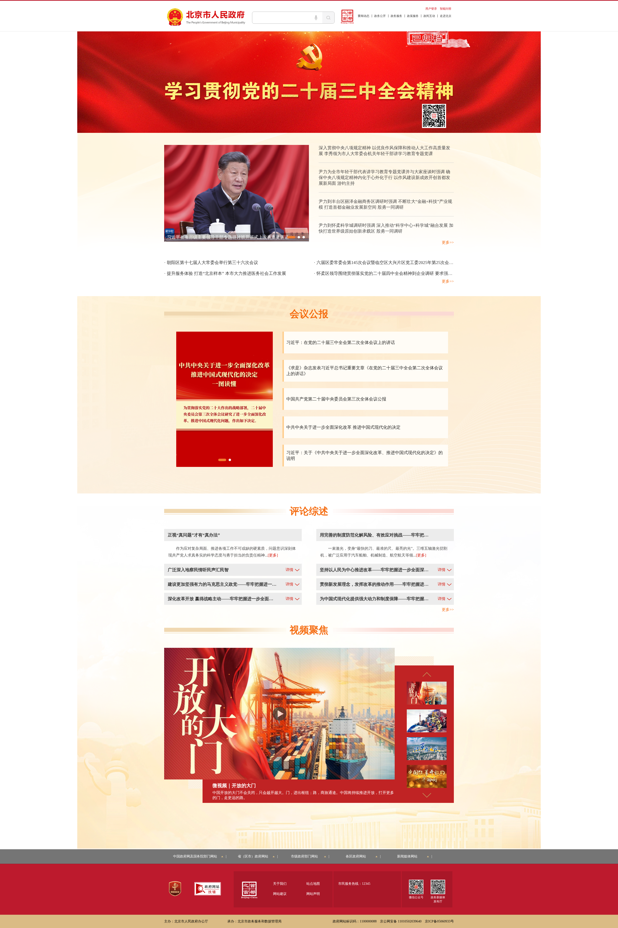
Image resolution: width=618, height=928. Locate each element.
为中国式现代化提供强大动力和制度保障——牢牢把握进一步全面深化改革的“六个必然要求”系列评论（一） (374, 598)
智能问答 (445, 8)
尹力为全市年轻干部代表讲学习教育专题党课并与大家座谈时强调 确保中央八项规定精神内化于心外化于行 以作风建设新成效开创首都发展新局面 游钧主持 (384, 177)
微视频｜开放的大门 (234, 785)
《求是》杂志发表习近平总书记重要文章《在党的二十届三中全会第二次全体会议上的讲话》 (364, 370)
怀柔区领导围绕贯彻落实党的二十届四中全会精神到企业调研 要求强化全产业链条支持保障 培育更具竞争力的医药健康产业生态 (439, 273)
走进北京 (445, 16)
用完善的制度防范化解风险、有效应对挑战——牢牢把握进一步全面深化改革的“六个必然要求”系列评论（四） (374, 535)
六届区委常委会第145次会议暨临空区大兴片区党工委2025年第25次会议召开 (389, 262)
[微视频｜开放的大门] (279, 713)
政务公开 (380, 16)
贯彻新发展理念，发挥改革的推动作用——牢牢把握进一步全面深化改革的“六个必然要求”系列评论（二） (374, 584)
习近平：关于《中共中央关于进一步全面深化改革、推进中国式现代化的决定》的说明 (364, 455)
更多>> (448, 242)
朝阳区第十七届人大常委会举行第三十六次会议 (212, 262)
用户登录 (431, 8)
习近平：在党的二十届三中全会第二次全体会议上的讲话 (340, 342)
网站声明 (313, 894)
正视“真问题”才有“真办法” (194, 535)
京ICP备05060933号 (439, 921)
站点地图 (313, 883)
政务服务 (396, 16)
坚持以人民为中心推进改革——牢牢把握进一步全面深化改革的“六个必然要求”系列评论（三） (374, 569)
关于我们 (280, 883)
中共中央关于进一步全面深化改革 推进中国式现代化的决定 (343, 427)
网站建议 (280, 894)
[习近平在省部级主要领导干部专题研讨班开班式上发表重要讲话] (236, 193)
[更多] (273, 555)
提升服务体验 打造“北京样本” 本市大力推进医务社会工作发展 (226, 273)
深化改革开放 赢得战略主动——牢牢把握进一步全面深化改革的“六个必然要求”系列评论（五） (222, 598)
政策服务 (413, 16)
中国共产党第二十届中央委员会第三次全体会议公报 (336, 399)
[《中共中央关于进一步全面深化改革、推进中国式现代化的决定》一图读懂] (224, 399)
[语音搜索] (316, 17)
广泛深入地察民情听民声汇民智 (198, 569)
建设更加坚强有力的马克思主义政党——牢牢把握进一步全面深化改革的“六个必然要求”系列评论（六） (222, 584)
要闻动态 (363, 16)
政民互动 (429, 16)
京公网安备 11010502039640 (400, 921)
